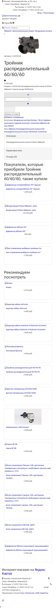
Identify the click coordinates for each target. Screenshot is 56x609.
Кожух (8, 287)
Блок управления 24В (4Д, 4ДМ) (20, 529)
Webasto (7, 31)
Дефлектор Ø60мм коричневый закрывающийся (27, 550)
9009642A (33, 132)
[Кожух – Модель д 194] (28, 283)
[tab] (28, 136)
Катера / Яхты (37, 120)
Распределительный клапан (16, 132)
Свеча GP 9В (11, 448)
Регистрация (48, 13)
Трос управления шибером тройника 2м (23, 252)
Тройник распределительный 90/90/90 (23, 372)
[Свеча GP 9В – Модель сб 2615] (28, 444)
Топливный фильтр (14, 351)
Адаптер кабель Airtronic (16, 308)
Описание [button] (11, 136)
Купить (10, 109)
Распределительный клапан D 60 (30, 129)
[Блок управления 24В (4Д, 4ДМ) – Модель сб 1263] (28, 525)
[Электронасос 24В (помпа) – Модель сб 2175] (28, 417)
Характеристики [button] (14, 150)
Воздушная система (43, 31)
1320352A (42, 132)
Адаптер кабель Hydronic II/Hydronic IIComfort (25, 330)
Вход (39, 13)
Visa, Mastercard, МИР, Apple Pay (34, 593)
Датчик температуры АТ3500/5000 (21, 393)
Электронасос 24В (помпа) (17, 427)
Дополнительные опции (23, 31)
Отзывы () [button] (11, 157)
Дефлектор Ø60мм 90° (15, 231)
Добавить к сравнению (14, 117)
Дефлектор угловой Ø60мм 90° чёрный (23, 189)
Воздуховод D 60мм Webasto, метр (21, 210)
